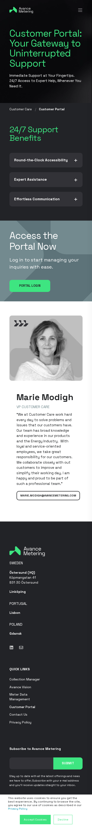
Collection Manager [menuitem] (24, 679)
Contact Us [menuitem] (18, 714)
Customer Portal (52, 109)
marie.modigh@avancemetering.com (48, 495)
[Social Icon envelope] (19, 647)
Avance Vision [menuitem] (20, 687)
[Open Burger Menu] (80, 10)
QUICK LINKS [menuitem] (19, 669)
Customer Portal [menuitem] (22, 707)
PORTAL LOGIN (30, 286)
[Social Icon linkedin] (12, 647)
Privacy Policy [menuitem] (20, 722)
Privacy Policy (17, 809)
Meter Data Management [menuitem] (19, 696)
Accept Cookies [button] (35, 819)
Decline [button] (63, 819)
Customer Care (20, 109)
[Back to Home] (21, 10)
